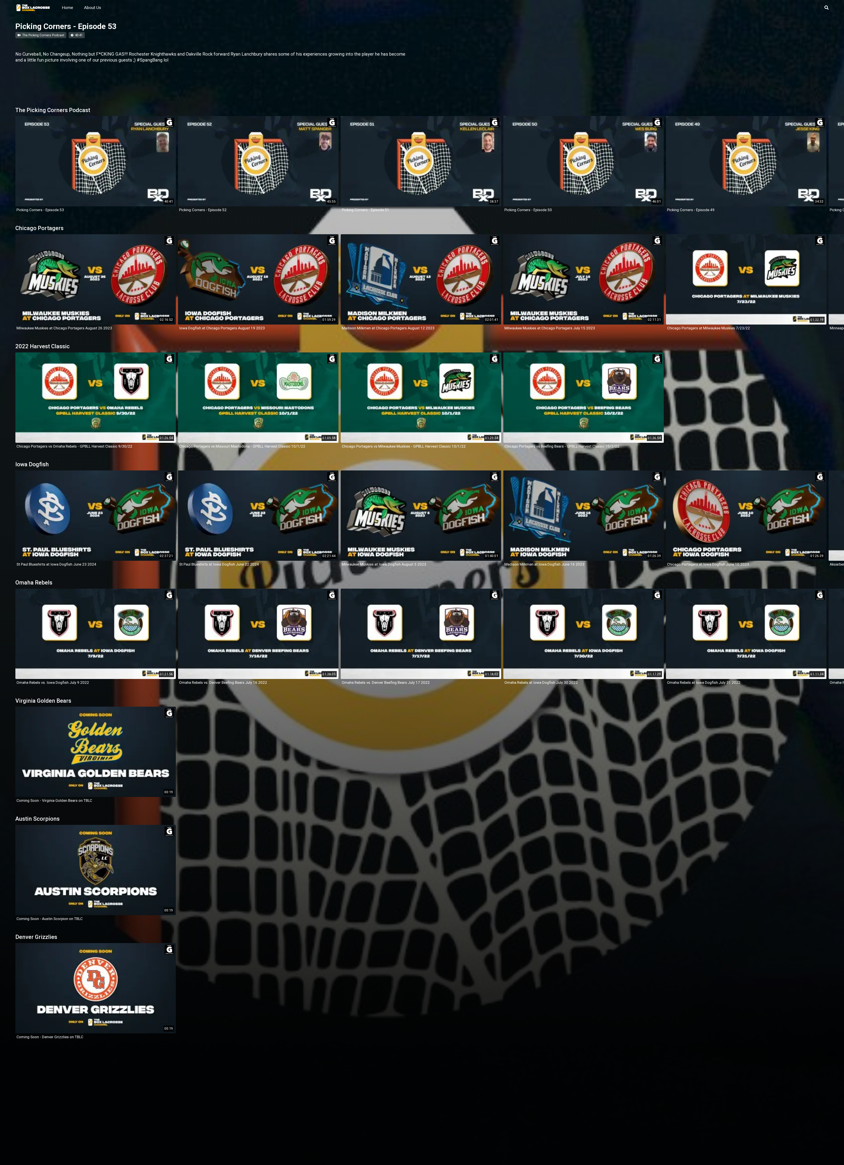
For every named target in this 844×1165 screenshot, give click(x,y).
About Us (92, 7)
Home (67, 7)
